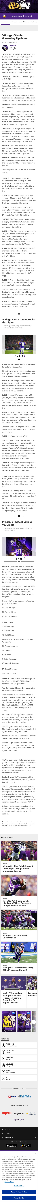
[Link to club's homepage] (4, 15)
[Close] (35, 1153)
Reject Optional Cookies (19, 1192)
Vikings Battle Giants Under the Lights (18, 321)
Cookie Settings (19, 1186)
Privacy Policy (9, 1182)
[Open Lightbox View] (19, 347)
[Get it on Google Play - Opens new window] (26, 1146)
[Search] (31, 16)
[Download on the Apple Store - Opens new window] (11, 1146)
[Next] (24, 356)
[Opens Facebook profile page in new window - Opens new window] (11, 48)
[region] (19, 1176)
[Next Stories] (34, 1022)
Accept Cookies (19, 1198)
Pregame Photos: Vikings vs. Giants (17, 523)
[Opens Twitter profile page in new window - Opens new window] (14, 48)
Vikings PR (13, 45)
